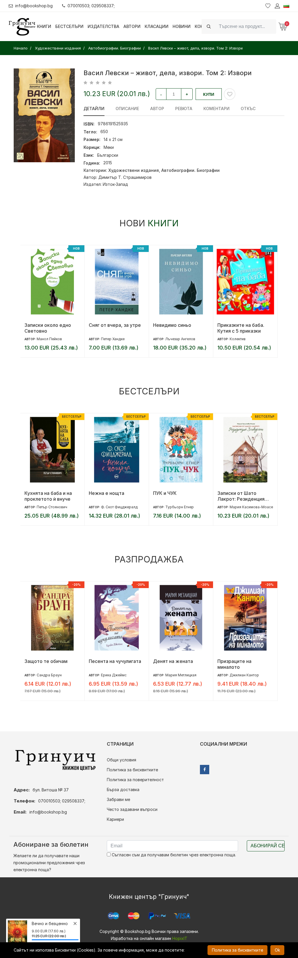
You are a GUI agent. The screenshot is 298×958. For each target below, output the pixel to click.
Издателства (103, 26)
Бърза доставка (123, 789)
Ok (277, 950)
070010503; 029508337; (91, 5)
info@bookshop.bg (34, 5)
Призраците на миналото (234, 664)
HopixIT (179, 938)
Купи (208, 94)
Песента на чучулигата (115, 661)
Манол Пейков (49, 339)
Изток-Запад (115, 184)
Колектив (238, 339)
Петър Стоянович (52, 507)
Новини (182, 26)
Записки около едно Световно (47, 328)
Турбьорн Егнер (179, 507)
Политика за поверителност (135, 779)
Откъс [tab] (248, 108)
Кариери (115, 819)
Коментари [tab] (216, 108)
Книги (44, 26)
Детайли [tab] (94, 108)
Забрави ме (118, 799)
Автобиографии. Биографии (190, 170)
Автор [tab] (157, 108)
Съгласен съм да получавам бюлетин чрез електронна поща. (173, 854)
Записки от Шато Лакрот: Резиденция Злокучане (241, 496)
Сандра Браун (49, 675)
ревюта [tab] (183, 108)
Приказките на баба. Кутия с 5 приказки (240, 328)
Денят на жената (173, 661)
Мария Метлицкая (180, 675)
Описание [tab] (127, 108)
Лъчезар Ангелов (180, 339)
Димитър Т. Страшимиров (125, 177)
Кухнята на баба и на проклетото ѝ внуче (48, 496)
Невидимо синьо (172, 325)
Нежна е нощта (106, 493)
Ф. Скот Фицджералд (119, 507)
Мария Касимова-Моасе (251, 507)
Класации (156, 26)
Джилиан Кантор (244, 675)
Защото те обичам (46, 661)
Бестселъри (69, 26)
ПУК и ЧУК (165, 493)
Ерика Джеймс (114, 675)
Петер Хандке (113, 339)
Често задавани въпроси (132, 809)
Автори (132, 26)
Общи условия (121, 759)
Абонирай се (268, 845)
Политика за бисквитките (132, 769)
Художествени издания (133, 170)
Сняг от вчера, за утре (115, 325)
